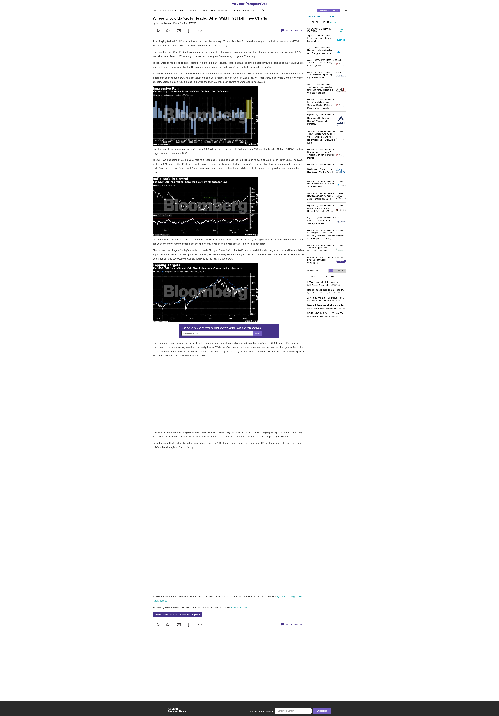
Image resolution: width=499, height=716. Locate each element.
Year (343, 271)
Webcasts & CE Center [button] (215, 10)
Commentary (329, 276)
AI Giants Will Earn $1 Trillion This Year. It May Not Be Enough (339, 297)
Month (337, 271)
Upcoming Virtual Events (319, 30)
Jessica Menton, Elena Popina (171, 23)
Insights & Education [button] (171, 10)
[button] (158, 30)
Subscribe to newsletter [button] (328, 10)
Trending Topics (318, 22)
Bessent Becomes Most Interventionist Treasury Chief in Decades (341, 305)
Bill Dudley (313, 285)
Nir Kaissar (313, 300)
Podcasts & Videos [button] (244, 10)
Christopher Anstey (316, 308)
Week (331, 271)
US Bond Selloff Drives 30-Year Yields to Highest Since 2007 (338, 313)
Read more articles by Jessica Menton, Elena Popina (176, 614)
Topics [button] (193, 10)
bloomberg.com (239, 607)
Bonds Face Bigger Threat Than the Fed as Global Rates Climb (340, 289)
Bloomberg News (325, 285)
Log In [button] (344, 10)
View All (333, 22)
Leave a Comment (293, 30)
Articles (313, 276)
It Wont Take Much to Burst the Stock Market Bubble (334, 282)
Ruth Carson (313, 293)
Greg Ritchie (313, 316)
